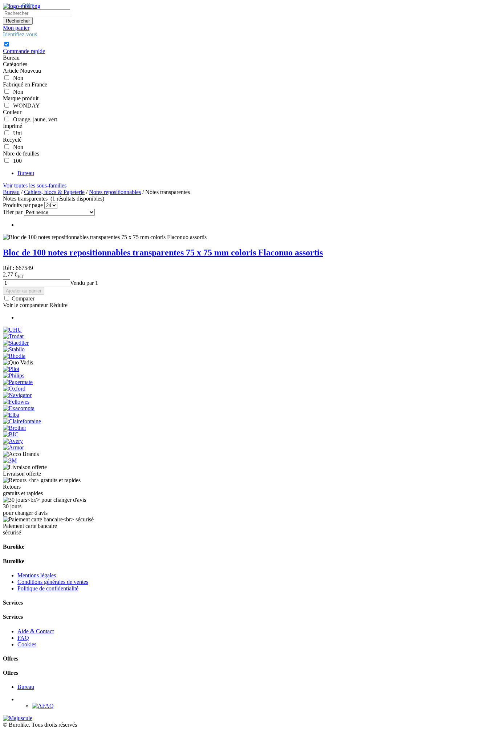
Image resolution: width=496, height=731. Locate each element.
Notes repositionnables (115, 192)
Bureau (25, 173)
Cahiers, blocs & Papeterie (54, 192)
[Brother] (14, 428)
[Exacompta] (18, 408)
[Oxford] (14, 388)
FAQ (23, 638)
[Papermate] (18, 382)
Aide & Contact (35, 631)
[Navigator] (17, 395)
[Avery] (13, 441)
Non (16, 78)
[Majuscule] (17, 718)
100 (16, 161)
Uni (16, 133)
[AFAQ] (43, 706)
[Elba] (11, 415)
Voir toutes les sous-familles (34, 185)
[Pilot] (11, 369)
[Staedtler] (16, 343)
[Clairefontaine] (22, 421)
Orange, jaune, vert (33, 119)
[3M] (10, 460)
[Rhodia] (14, 356)
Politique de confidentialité (47, 588)
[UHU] (12, 330)
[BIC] (11, 434)
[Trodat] (13, 336)
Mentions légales (36, 575)
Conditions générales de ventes (52, 582)
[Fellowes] (16, 402)
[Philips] (13, 375)
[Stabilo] (14, 349)
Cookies (26, 644)
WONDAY (25, 105)
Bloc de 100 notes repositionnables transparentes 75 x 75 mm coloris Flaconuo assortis (163, 252)
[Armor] (13, 447)
